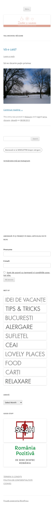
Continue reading (13, 109)
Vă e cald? (10, 49)
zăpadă (14, 120)
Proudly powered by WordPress (16, 501)
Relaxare (28, 116)
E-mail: (6, 261)
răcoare (6, 120)
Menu (27, 9)
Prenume (7, 249)
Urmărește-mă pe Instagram (16, 160)
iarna (44, 116)
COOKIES (7, 483)
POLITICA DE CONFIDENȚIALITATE (18, 480)
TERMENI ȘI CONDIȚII (12, 476)
